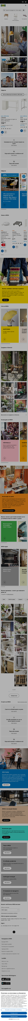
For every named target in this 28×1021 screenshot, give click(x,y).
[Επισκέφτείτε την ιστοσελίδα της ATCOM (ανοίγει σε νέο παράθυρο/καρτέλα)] (14, 1019)
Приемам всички (14, 1016)
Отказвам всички (14, 1013)
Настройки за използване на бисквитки (13, 1009)
